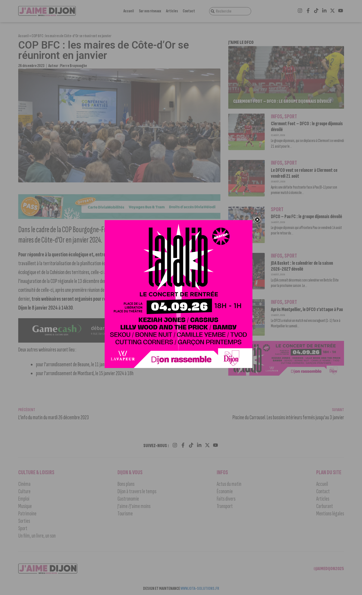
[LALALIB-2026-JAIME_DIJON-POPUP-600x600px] (178, 366)
